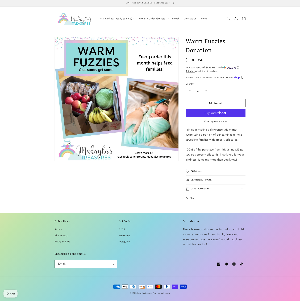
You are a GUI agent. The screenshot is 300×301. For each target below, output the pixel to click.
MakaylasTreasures (144, 293)
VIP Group (124, 235)
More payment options (215, 121)
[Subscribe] (113, 264)
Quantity (190, 83)
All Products (61, 235)
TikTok (122, 229)
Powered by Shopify (161, 293)
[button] (117, 18)
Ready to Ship (62, 241)
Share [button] (193, 198)
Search (58, 229)
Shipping (190, 71)
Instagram (124, 241)
